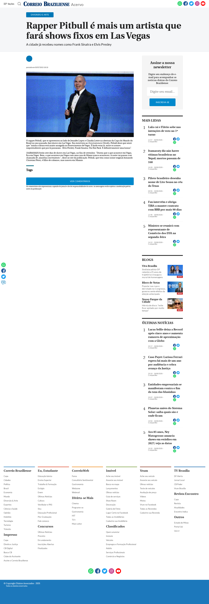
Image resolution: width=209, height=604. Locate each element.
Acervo (77, 4)
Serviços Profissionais (115, 552)
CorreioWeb (80, 470)
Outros (179, 517)
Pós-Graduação (44, 517)
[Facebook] (185, 5)
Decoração (111, 504)
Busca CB (8, 552)
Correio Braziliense (17, 470)
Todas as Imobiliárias (115, 517)
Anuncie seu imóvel (114, 480)
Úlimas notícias (112, 492)
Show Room (111, 500)
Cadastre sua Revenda (150, 513)
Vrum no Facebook (148, 504)
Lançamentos (112, 488)
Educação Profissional (47, 513)
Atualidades (179, 507)
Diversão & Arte (11, 500)
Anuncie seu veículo (148, 480)
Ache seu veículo (147, 476)
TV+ (74, 520)
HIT (73, 515)
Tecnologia (8, 521)
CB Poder (178, 484)
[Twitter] (3, 278)
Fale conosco (43, 521)
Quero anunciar (112, 532)
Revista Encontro (186, 494)
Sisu (39, 509)
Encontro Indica (181, 511)
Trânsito (7, 529)
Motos (143, 500)
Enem (40, 492)
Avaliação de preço (148, 492)
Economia (8, 492)
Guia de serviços (113, 496)
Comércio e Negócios (115, 556)
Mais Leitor (77, 524)
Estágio (41, 488)
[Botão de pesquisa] (18, 3)
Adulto (109, 548)
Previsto (41, 536)
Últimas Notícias (45, 496)
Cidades (7, 480)
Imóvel (111, 470)
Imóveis (109, 536)
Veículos (109, 540)
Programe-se (77, 507)
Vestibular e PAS (45, 504)
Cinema (75, 503)
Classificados (115, 526)
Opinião (7, 513)
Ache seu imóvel (113, 476)
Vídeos (143, 496)
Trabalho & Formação (47, 484)
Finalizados (42, 548)
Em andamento (44, 540)
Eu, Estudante (48, 470)
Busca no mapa (112, 484)
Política (7, 484)
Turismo (7, 525)
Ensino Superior (44, 480)
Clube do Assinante (12, 556)
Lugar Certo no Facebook (117, 513)
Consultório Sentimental (82, 480)
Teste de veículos (147, 488)
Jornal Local (179, 480)
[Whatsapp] (3, 266)
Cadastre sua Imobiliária (116, 521)
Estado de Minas (181, 522)
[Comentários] (3, 284)
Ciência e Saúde (10, 509)
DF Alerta (178, 476)
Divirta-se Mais (82, 498)
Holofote (7, 517)
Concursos (45, 526)
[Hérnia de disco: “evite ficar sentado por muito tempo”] (175, 304)
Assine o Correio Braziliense (16, 560)
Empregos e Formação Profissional (121, 544)
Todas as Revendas (148, 509)
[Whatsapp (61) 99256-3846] (179, 5)
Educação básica (45, 476)
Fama (74, 476)
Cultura (41, 500)
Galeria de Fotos (113, 509)
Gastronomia (77, 484)
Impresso (10, 534)
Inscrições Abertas (46, 544)
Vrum (144, 470)
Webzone (76, 488)
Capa (6, 476)
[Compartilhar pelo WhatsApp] (174, 143)
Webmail (76, 492)
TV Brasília (182, 470)
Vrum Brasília (180, 488)
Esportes (7, 504)
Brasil (6, 488)
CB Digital (8, 548)
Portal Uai (178, 526)
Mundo (7, 496)
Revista (177, 503)
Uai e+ (177, 531)
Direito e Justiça (11, 544)
